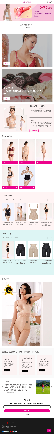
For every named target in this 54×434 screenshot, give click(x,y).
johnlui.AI (13, 426)
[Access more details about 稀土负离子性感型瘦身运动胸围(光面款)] (19, 311)
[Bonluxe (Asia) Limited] (27, 2)
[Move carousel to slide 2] (28, 18)
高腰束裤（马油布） (7, 260)
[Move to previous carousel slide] (24, 18)
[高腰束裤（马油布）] (8, 250)
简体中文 (3, 422)
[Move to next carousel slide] (30, 18)
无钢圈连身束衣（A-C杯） (20, 222)
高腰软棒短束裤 (33, 260)
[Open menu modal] (2, 2)
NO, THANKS (27, 414)
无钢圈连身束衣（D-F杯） (7, 222)
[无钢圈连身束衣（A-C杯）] (20, 212)
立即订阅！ (27, 410)
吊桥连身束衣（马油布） (33, 222)
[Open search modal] (47, 2)
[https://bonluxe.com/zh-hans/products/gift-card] (27, 12)
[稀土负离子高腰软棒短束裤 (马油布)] (20, 250)
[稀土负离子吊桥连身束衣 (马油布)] (46, 212)
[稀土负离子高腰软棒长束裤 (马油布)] (46, 250)
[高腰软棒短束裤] (33, 250)
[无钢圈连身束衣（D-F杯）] (8, 212)
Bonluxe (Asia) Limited (11, 425)
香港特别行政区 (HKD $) (13, 422)
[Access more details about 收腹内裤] (27, 322)
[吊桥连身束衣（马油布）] (33, 212)
